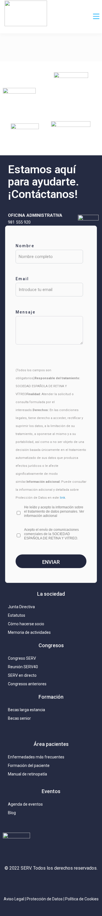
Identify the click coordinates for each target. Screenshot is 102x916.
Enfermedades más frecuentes (36, 757)
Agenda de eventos (25, 804)
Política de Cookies (82, 899)
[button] (96, 17)
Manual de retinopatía (27, 774)
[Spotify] (76, 883)
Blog (12, 812)
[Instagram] (25, 883)
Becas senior (19, 718)
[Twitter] (38, 883)
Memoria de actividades (29, 632)
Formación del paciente (29, 765)
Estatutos (16, 615)
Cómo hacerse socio (26, 624)
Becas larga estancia (26, 709)
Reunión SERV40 (23, 667)
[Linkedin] (51, 883)
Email (22, 279)
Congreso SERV (22, 658)
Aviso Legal (14, 899)
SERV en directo (22, 675)
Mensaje (25, 312)
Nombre (25, 246)
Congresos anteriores (27, 684)
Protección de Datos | (46, 899)
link (62, 498)
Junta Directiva (21, 607)
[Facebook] (63, 883)
